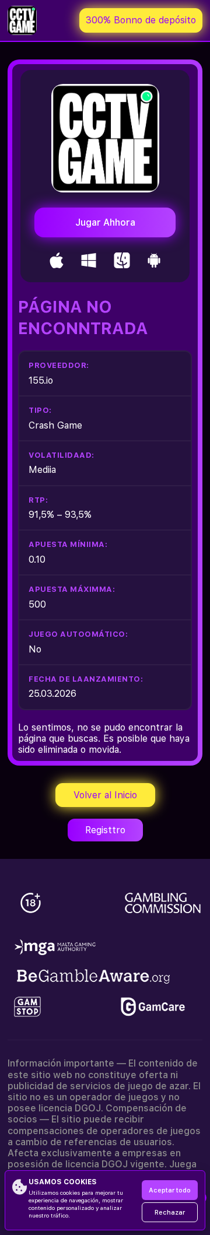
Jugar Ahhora (105, 222)
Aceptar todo (170, 1190)
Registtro (105, 830)
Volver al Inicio (105, 795)
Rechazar (170, 1212)
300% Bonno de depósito (141, 20)
